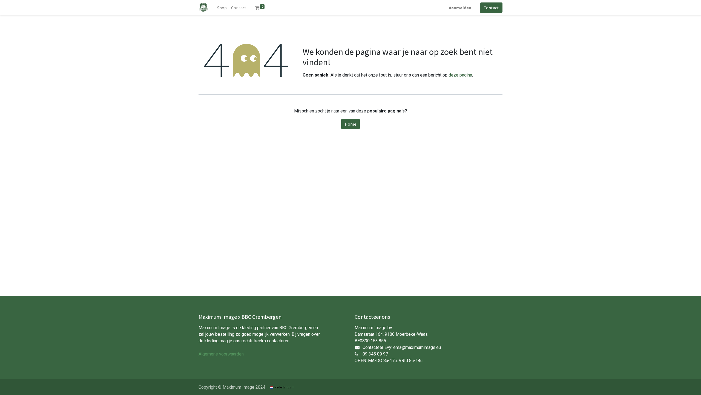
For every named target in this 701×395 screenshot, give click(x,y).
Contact (491, 7)
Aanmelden (460, 7)
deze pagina (460, 75)
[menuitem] (222, 7)
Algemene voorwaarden (221, 354)
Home (350, 124)
